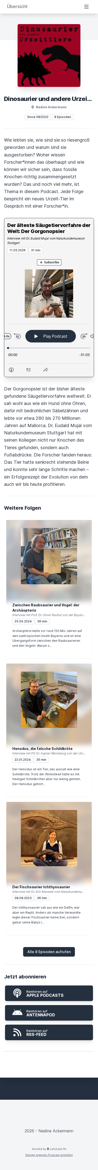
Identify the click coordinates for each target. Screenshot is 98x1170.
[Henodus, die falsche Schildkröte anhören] (49, 700)
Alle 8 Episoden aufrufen (49, 952)
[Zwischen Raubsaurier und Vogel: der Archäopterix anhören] (49, 556)
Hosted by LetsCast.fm (49, 1149)
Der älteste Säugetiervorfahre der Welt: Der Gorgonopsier (49, 228)
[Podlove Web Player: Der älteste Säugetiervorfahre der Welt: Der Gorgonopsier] (49, 315)
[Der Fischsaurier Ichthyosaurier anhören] (49, 838)
